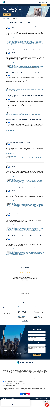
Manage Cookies (21, 381)
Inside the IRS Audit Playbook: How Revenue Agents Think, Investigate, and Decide (23, 236)
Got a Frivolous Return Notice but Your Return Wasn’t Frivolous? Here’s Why (23, 119)
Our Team (18, 4)
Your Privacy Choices (8, 381)
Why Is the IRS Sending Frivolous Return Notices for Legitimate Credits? (22, 72)
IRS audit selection (21, 42)
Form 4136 (24, 88)
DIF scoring (24, 41)
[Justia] (25, 394)
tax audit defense (29, 67)
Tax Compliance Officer (23, 114)
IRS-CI (31, 181)
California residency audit (26, 66)
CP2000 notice (32, 112)
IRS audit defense (14, 113)
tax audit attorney (22, 67)
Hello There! (46, 401)
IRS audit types (20, 113)
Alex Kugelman (12, 41)
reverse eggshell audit (10, 182)
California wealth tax (35, 66)
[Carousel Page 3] (27, 287)
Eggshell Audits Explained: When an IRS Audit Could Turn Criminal (21, 165)
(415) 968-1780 (43, 2)
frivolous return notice (33, 134)
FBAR (10, 181)
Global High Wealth (30, 41)
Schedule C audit (14, 230)
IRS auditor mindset (22, 253)
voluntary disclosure (38, 182)
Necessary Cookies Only (13, 404)
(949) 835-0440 (39, 317)
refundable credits (34, 89)
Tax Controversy (13, 40)
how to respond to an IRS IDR (18, 205)
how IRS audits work (38, 252)
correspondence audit (26, 112)
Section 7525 (37, 206)
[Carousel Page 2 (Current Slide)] (25, 287)
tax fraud (32, 182)
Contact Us (44, 4)
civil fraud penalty (27, 180)
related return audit (17, 43)
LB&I (32, 253)
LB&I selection (32, 42)
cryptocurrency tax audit (35, 180)
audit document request (28, 204)
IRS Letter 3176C (15, 89)
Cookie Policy (15, 381)
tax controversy (24, 43)
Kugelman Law (27, 42)
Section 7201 (17, 182)
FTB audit (41, 66)
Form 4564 (10, 205)
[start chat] (47, 405)
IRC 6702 (37, 88)
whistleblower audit (31, 43)
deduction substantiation (35, 228)
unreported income (26, 230)
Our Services (11, 4)
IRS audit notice (14, 42)
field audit (37, 112)
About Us (33, 4)
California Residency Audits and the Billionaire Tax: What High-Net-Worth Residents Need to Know (23, 50)
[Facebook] (21, 394)
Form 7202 (28, 88)
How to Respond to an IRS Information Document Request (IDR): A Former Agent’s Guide (24, 188)
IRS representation (9, 67)
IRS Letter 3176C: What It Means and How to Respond (18, 142)
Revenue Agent (15, 114)
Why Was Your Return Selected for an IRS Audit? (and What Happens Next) (23, 26)
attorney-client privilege (19, 180)
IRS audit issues (22, 229)
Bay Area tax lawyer (18, 41)
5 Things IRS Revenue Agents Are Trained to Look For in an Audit (21, 213)
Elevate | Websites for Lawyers (40, 398)
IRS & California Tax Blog (8, 18)
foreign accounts (9, 229)
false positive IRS (25, 134)
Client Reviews (26, 4)
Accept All (4, 404)
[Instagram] (29, 394)
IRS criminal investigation (21, 181)
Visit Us (25, 302)
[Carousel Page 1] (23, 287)
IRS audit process (15, 253)
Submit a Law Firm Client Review (25, 293)
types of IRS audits (38, 114)
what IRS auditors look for (36, 230)
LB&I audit (39, 113)
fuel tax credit (32, 88)
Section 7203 (21, 182)
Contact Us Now (6, 14)
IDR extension (25, 205)
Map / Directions (6, 314)
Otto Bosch (12, 43)
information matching (38, 41)
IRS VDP (28, 181)
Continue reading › (10, 37)
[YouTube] (27, 394)
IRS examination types (27, 113)
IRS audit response (38, 205)
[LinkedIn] (23, 394)
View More (25, 289)
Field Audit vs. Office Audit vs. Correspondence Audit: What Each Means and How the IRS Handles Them (24, 96)
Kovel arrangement (21, 206)
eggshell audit (24, 252)
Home (5, 4)
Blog (38, 4)
